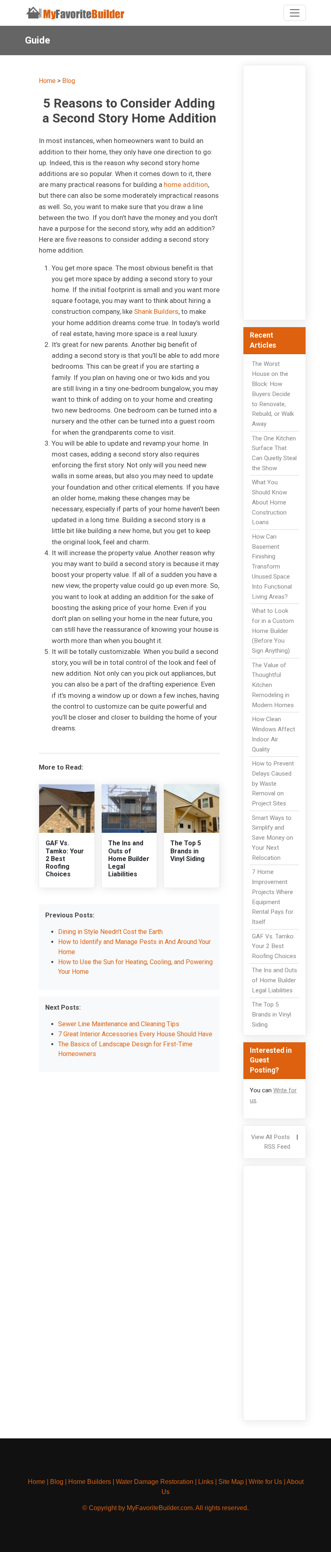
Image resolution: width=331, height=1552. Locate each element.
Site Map (231, 1481)
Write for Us (265, 1481)
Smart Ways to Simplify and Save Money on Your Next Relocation (272, 837)
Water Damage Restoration (154, 1481)
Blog (68, 81)
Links (206, 1481)
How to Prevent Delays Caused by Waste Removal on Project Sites (273, 783)
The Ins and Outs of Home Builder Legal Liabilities (128, 858)
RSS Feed (277, 1146)
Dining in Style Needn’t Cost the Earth (110, 932)
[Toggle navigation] (294, 13)
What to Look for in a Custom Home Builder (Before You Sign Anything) (273, 630)
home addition (186, 185)
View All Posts (270, 1137)
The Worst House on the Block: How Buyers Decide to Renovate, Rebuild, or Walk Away (273, 393)
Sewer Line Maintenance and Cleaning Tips (118, 1024)
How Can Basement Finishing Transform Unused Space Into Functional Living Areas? (272, 566)
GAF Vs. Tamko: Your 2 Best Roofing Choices (65, 858)
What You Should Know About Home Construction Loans (269, 502)
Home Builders (89, 1481)
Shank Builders (156, 311)
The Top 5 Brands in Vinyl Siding (187, 850)
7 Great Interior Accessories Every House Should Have (135, 1034)
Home (47, 81)
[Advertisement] (274, 192)
